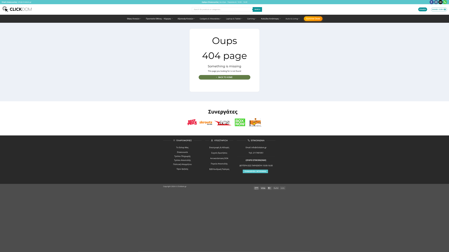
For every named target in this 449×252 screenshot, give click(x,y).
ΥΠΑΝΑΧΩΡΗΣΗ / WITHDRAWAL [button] (255, 171)
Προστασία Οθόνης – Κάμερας (158, 19)
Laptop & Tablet (233, 19)
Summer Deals (313, 19)
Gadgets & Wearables (210, 19)
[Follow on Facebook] (432, 2)
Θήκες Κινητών (133, 19)
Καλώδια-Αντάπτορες (270, 19)
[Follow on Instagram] (436, 2)
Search (257, 9)
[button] (422, 9)
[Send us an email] (440, 2)
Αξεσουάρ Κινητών (185, 19)
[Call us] (445, 2)
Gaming (251, 19)
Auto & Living (292, 19)
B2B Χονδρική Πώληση (219, 169)
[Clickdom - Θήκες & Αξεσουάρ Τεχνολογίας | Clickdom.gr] (17, 9)
